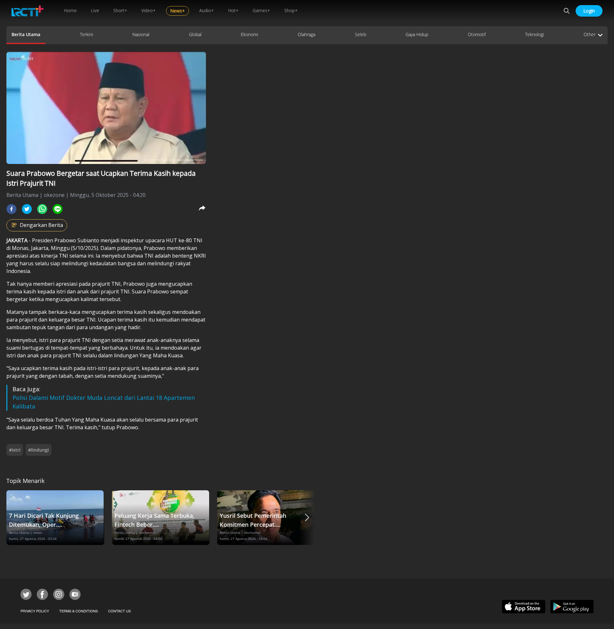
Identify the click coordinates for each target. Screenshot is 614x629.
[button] (307, 517)
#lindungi (38, 450)
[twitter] (27, 209)
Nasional (140, 34)
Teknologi (534, 34)
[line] (57, 209)
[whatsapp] (42, 209)
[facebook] (11, 209)
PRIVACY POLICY (34, 610)
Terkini (86, 34)
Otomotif (477, 34)
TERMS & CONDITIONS (78, 610)
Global (195, 34)
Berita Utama (26, 34)
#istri (14, 450)
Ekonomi (249, 34)
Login (589, 11)
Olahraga (306, 34)
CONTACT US (119, 610)
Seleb (360, 34)
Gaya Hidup (416, 34)
